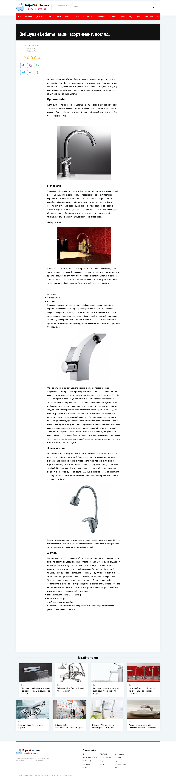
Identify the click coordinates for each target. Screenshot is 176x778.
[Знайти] (153, 6)
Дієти (122, 16)
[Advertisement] (83, 60)
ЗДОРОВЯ (39, 16)
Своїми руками (105, 757)
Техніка (28, 16)
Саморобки (100, 16)
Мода (130, 16)
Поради (112, 16)
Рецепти (149, 16)
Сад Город (86, 764)
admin (34, 48)
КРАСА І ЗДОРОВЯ (89, 761)
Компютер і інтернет (122, 764)
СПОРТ (58, 16)
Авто (139, 16)
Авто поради (119, 754)
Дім (19, 16)
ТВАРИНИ (87, 16)
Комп (67, 16)
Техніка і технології (89, 757)
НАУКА (76, 16)
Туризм (159, 16)
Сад (49, 16)
